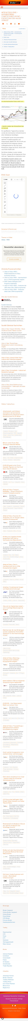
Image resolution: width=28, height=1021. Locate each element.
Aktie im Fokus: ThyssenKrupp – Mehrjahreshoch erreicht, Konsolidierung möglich (11, 345)
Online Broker (7, 914)
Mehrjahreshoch (14, 744)
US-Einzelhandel (14, 818)
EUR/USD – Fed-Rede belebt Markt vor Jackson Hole (12, 704)
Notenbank (10, 459)
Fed (8, 457)
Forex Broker (6, 916)
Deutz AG (12, 579)
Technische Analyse (7, 842)
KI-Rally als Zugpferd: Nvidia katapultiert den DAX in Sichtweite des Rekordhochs (12, 538)
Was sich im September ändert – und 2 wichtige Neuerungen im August (13, 608)
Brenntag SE (6, 673)
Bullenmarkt (13, 742)
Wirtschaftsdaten (7, 437)
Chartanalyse (20, 742)
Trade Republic (7, 966)
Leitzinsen (5, 484)
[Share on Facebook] (3, 24)
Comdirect (6, 956)
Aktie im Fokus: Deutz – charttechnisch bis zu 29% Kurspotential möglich (11, 566)
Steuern (17, 624)
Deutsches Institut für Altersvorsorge (11, 650)
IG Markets (6, 962)
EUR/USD (5, 482)
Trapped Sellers (16, 842)
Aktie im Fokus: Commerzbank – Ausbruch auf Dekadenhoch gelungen (13, 371)
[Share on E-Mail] (18, 24)
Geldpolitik (19, 433)
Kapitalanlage (6, 652)
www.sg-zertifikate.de (11, 233)
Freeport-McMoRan (18, 508)
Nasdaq (5, 459)
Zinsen (4, 697)
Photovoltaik (12, 624)
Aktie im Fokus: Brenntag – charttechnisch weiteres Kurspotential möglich (11, 659)
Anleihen (5, 600)
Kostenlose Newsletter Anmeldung (14, 996)
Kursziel (21, 579)
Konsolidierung (6, 744)
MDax (15, 531)
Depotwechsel (7, 932)
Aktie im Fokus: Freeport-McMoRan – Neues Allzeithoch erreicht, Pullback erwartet (13, 329)
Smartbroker (6, 964)
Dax (16, 431)
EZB (15, 433)
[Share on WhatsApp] (15, 24)
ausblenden (22, 28)
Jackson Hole (10, 435)
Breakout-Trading (7, 840)
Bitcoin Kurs (6, 985)
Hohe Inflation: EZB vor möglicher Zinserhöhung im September (13, 681)
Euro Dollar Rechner (9, 984)
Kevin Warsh (20, 718)
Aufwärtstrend (16, 506)
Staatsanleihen (17, 459)
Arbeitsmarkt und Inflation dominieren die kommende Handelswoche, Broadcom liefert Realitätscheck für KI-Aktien (13, 413)
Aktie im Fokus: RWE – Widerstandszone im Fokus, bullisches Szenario (12, 274)
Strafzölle (15, 767)
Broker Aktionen (7, 978)
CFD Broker (6, 918)
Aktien (3, 240)
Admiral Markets (8, 954)
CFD (4, 934)
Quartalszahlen (18, 435)
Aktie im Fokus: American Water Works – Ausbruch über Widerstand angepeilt (12, 358)
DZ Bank (17, 579)
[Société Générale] (6, 300)
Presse (24, 1008)
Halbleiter (17, 792)
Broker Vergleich (8, 910)
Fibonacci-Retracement (8, 508)
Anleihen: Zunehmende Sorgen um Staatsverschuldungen (13, 588)
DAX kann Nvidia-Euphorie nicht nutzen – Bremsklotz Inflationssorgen (13, 876)
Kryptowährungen (18, 457)
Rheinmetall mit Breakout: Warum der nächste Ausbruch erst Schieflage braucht (14, 825)
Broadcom (11, 431)
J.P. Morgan (21, 673)
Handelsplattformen (9, 922)
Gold (11, 767)
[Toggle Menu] (2, 7)
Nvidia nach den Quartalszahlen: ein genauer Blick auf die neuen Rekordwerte (13, 851)
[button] (2, 1018)
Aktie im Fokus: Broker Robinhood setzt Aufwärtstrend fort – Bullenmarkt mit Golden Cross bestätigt (13, 386)
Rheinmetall (14, 840)
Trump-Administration (8, 769)
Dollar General (9, 816)
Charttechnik (9, 531)
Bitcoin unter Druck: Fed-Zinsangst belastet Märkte (11, 443)
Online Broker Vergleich (10, 912)
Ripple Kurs (6, 987)
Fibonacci (22, 506)
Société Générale (6, 305)
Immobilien (5, 624)
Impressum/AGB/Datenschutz (9, 1008)
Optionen (5, 940)
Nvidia (21, 557)
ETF (4, 938)
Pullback (5, 510)
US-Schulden (6, 720)
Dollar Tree (16, 816)
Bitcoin (4, 457)
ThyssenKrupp (6, 746)
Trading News (7, 982)
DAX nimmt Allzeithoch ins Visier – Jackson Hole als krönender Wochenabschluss (13, 778)
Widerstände (6, 771)
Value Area (5, 844)
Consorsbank (6, 958)
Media (19, 1008)
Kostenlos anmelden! (14, 259)
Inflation (5, 435)
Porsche (19, 531)
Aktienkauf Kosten (8, 976)
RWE (8, 240)
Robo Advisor (7, 944)
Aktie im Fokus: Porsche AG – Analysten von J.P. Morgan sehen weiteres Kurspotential (13, 517)
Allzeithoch (5, 431)
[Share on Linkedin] (11, 24)
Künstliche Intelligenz (14, 557)
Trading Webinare (8, 980)
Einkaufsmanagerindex (8, 433)
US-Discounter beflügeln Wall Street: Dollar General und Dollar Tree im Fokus (13, 801)
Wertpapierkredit (8, 942)
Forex (12, 482)
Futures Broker (7, 920)
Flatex (5, 960)
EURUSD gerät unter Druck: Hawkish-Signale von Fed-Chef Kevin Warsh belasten (13, 467)
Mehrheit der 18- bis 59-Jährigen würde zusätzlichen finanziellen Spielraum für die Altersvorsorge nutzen (13, 632)
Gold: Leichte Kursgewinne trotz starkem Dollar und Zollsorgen (13, 753)
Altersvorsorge (6, 648)
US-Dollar (16, 769)
